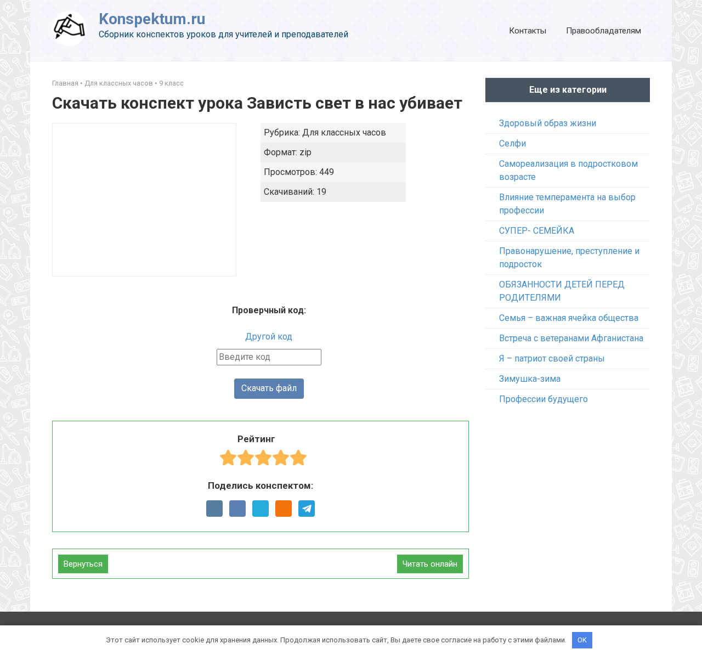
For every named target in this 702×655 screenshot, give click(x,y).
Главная (65, 83)
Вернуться (83, 564)
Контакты (527, 31)
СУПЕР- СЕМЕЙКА (536, 230)
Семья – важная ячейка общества (568, 318)
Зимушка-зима (530, 379)
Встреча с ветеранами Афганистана (571, 338)
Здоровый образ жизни (547, 123)
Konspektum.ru (152, 19)
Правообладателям (603, 31)
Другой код (268, 336)
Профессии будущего (543, 399)
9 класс (171, 83)
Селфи (512, 143)
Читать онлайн (430, 564)
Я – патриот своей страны (552, 358)
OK (582, 640)
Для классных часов (118, 83)
